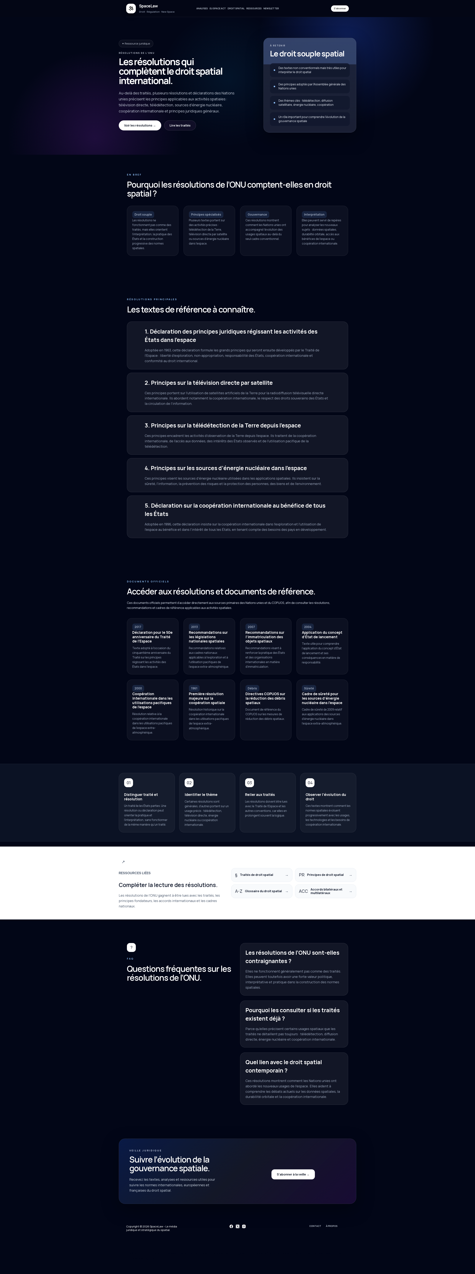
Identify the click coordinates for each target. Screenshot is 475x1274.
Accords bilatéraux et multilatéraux (326, 891)
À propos (332, 1226)
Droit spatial (236, 8)
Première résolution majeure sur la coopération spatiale (207, 698)
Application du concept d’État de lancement (322, 634)
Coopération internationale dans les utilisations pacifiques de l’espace (152, 700)
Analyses (202, 8)
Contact (315, 1226)
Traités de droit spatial (256, 875)
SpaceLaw (148, 6)
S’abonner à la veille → (293, 1174)
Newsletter (271, 8)
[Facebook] (231, 1226)
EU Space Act (218, 8)
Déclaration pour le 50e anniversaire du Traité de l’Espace (152, 637)
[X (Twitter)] (237, 1226)
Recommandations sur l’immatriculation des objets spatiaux (264, 637)
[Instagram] (244, 1226)
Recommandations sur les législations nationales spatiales (208, 637)
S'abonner (340, 8)
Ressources (254, 8)
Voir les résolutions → (140, 125)
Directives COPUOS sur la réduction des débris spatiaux (265, 698)
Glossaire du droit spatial (263, 891)
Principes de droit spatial (325, 875)
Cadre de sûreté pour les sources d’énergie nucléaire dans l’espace (322, 698)
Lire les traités (180, 125)
